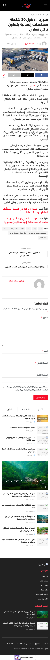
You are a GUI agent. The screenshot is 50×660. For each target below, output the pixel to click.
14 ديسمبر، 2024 (13, 43)
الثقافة (46, 643)
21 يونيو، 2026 (30, 546)
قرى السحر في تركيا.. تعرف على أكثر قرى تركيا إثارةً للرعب (18, 450)
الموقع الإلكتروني (42, 375)
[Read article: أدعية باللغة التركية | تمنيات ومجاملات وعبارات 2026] (42, 508)
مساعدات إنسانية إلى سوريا (37, 233)
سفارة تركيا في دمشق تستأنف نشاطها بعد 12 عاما (25, 210)
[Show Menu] (45, 5)
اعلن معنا (44, 589)
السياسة (10, 643)
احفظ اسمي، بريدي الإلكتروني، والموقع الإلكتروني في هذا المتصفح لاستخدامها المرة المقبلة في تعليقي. (27, 388)
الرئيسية (45, 14)
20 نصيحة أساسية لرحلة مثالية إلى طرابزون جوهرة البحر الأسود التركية (20, 518)
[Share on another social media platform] (14, 75)
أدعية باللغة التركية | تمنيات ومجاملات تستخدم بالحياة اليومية (18, 417)
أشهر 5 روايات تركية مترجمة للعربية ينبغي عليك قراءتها (20, 439)
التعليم (28, 643)
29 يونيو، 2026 (40, 487)
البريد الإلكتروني (41, 363)
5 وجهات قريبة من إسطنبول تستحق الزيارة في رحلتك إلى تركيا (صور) (19, 529)
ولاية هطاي (42, 237)
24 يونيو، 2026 (30, 511)
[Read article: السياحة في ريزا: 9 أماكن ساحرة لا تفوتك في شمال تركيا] (42, 614)
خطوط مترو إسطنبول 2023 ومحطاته (22, 427)
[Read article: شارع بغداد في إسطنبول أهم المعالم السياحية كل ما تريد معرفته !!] (42, 542)
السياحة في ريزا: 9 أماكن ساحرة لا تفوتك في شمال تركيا (26, 482)
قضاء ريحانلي (13, 228)
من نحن (45, 576)
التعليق (44, 317)
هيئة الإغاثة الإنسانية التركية (17, 233)
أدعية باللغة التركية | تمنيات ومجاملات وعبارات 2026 (18, 506)
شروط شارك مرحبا (41, 594)
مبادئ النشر (44, 580)
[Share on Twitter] (27, 75)
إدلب (34, 228)
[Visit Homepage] (25, 5)
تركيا (32, 14)
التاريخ (37, 643)
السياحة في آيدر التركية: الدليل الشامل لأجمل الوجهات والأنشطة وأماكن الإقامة (19, 495)
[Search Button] (4, 5)
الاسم (45, 351)
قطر (5, 228)
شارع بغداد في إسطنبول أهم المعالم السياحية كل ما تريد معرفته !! (18, 541)
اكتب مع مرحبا (43, 598)
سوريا (32, 85)
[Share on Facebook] (41, 75)
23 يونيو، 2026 (30, 523)
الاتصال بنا (44, 585)
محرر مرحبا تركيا (30, 43)
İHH (40, 228)
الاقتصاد (38, 14)
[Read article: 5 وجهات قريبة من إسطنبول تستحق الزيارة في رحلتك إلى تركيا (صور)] (42, 530)
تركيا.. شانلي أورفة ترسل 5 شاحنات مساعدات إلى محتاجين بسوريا (26, 220)
